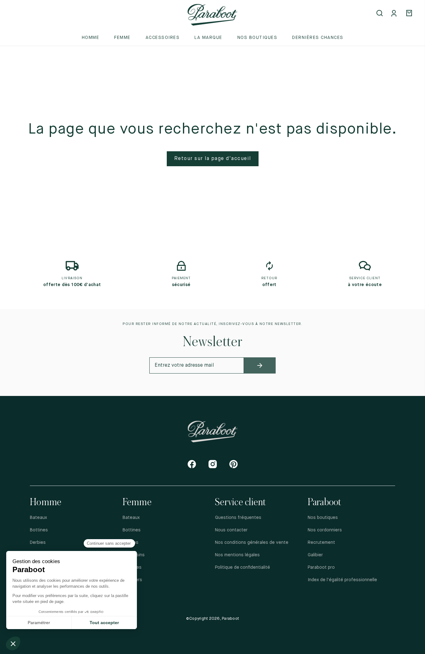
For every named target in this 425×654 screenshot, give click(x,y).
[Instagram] (212, 464)
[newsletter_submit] (259, 365)
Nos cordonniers (325, 530)
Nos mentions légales (237, 555)
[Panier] (410, 13)
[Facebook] (192, 464)
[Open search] (380, 13)
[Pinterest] (233, 464)
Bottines (39, 530)
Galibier (315, 555)
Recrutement (321, 542)
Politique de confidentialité (243, 567)
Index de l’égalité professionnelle (342, 580)
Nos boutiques (257, 37)
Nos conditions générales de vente (251, 542)
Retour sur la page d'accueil (212, 158)
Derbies (38, 542)
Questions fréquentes (238, 517)
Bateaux (38, 517)
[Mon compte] (395, 13)
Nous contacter (231, 530)
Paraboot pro (321, 567)
